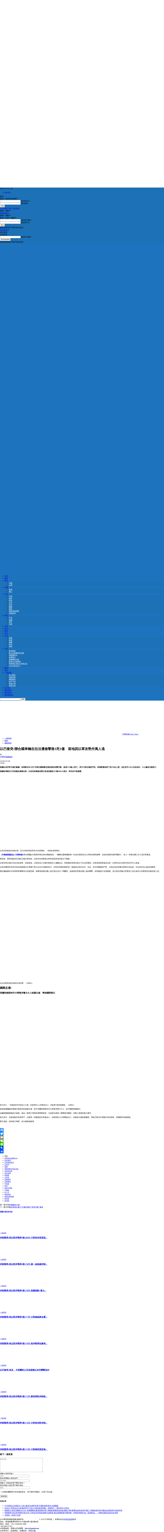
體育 (6, 631)
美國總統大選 (14, 659)
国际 (6, 578)
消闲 (10, 646)
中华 (10, 596)
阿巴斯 (6, 1199)
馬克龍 (6, 1201)
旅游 (10, 640)
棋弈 (10, 609)
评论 (6, 629)
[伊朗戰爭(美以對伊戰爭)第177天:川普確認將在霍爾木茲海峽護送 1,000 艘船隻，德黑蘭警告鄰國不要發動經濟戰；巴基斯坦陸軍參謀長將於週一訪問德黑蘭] (12, 1310)
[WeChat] (82, 1141)
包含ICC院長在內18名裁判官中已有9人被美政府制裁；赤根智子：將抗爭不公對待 (36, 1508)
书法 (10, 605)
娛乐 (6, 633)
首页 (6, 576)
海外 (10, 598)
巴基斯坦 (7, 1182)
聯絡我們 (8, 690)
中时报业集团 (67, 1519)
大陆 (10, 583)
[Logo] (82, 407)
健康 (10, 642)
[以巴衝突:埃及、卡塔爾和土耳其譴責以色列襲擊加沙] (12, 1363)
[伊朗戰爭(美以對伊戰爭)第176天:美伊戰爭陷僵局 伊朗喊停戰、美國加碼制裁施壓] (12, 1337)
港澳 (6, 587)
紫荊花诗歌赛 (14, 611)
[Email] (82, 1137)
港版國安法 (13, 655)
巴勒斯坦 (7, 1179)
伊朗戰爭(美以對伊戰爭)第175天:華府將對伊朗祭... (23, 1396)
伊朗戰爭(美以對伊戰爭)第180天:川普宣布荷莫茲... (23, 1237)
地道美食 (12, 677)
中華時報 (19, 855)
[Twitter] (82, 1133)
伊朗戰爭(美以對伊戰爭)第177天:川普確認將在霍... (23, 1317)
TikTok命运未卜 (15, 666)
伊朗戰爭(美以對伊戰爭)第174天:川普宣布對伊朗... (23, 1423)
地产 (10, 622)
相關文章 (3, 1212)
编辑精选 (12, 679)
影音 (6, 670)
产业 (10, 618)
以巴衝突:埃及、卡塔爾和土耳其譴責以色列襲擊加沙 (24, 1370)
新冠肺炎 (12, 651)
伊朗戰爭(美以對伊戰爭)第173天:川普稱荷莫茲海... (23, 1449)
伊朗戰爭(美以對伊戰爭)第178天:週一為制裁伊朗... (23, 1264)
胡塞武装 (7, 1194)
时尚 (10, 644)
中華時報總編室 (6, 757)
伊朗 (6, 1167)
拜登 (6, 1186)
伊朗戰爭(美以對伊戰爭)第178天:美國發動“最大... (23, 1290)
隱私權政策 (4, 213)
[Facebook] (82, 1130)
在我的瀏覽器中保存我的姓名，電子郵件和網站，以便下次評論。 (28, 1492)
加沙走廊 (7, 1173)
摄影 (10, 607)
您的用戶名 (25, 201)
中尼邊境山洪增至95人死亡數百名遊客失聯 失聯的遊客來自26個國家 (31, 1506)
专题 (6, 649)
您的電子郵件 (26, 220)
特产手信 (12, 681)
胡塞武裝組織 (9, 1196)
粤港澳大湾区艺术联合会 (18, 664)
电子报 (7, 688)
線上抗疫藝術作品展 (16, 653)
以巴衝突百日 (9, 1162)
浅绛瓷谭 (12, 613)
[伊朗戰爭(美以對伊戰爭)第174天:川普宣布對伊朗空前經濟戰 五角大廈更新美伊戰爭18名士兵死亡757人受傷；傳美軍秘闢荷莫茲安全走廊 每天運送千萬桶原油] (12, 1416)
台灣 (10, 585)
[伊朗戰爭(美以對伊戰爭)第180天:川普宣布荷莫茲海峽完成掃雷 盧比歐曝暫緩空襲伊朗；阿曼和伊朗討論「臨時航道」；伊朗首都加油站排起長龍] (12, 1231)
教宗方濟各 (8, 1188)
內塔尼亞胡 (8, 1171)
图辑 (6, 668)
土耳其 (6, 1177)
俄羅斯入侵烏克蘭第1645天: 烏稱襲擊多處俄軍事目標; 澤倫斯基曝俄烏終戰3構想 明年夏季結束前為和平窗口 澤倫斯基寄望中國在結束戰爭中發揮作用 (63, 1510)
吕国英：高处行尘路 (12, 1515)
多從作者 (9, 1212)
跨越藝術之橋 (14, 1205)
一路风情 (8, 673)
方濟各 (6, 1190)
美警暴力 (12, 657)
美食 (10, 638)
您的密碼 (24, 203)
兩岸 (6, 581)
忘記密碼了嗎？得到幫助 (10, 208)
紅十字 (6, 1192)
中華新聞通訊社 (8, 855)
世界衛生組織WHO (11, 1158)
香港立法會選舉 (15, 661)
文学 (10, 602)
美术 (10, 600)
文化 (6, 594)
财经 (6, 615)
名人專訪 (12, 675)
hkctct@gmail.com (32, 1528)
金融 (10, 620)
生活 (6, 636)
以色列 (6, 1165)
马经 (10, 624)
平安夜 (6, 1184)
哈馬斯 (6, 1175)
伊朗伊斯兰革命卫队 (11, 1169)
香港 (10, 589)
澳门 (10, 592)
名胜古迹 (12, 685)
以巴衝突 (7, 1160)
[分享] (82, 1151)
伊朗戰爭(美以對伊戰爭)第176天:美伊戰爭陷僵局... (23, 1343)
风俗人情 (12, 683)
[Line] (82, 1144)
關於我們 (8, 692)
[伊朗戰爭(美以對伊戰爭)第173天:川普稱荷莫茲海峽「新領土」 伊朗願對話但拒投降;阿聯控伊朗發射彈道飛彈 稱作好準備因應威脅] (12, 1443)
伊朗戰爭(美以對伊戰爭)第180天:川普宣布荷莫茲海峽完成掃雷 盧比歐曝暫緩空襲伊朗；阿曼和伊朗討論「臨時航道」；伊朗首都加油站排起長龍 (61, 1513)
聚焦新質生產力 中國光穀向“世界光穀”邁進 (26, 1207)
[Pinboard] (82, 1148)
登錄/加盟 (7, 192)
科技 (6, 626)
